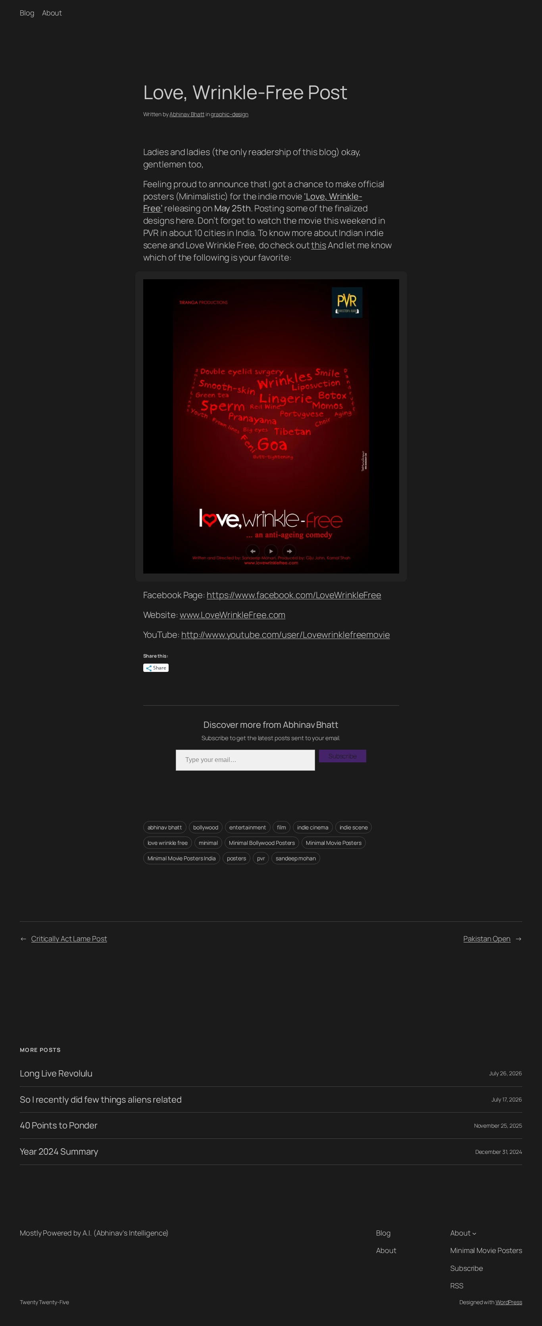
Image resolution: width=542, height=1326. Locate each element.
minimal (208, 842)
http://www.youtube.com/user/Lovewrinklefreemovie (285, 635)
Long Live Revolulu (56, 1073)
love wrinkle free (168, 842)
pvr (261, 858)
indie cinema (313, 827)
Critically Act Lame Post (69, 938)
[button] (253, 551)
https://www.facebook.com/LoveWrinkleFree (294, 595)
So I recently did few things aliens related (101, 1100)
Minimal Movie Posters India (182, 858)
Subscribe (343, 756)
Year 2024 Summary (59, 1152)
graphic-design (229, 114)
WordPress (509, 1302)
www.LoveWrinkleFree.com (233, 615)
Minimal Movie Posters (333, 842)
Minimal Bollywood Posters (262, 842)
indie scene (354, 827)
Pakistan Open (487, 938)
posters (236, 858)
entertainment (247, 827)
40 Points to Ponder (59, 1125)
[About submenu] (474, 1233)
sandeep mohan (296, 858)
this (318, 245)
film (281, 827)
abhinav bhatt (165, 827)
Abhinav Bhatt (186, 114)
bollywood (205, 827)
